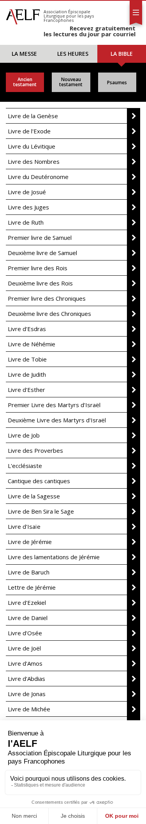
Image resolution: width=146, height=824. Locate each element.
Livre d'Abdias (26, 678)
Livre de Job (24, 435)
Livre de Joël (24, 648)
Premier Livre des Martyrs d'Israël (54, 405)
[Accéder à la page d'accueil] (23, 15)
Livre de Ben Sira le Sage (41, 511)
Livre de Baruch (28, 572)
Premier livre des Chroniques (47, 298)
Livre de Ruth (26, 222)
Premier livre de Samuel (40, 237)
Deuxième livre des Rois (40, 283)
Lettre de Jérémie (32, 587)
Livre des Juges (28, 207)
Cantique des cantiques (39, 481)
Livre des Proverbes (35, 450)
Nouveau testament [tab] (71, 82)
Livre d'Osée (25, 633)
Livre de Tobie (27, 359)
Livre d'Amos (25, 663)
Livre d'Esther (26, 389)
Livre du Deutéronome (38, 177)
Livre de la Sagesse (34, 496)
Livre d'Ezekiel (27, 602)
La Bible (122, 53)
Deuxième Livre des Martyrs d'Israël (57, 420)
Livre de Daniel (27, 618)
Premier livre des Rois (37, 268)
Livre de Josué (27, 192)
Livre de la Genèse (33, 116)
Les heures (72, 53)
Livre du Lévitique (31, 146)
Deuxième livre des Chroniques (49, 313)
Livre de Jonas (27, 694)
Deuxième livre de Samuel (42, 253)
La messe (24, 53)
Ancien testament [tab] (25, 82)
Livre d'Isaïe (24, 526)
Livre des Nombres (34, 161)
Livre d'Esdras (27, 329)
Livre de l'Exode (29, 131)
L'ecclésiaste (25, 466)
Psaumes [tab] (117, 82)
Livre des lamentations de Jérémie (54, 557)
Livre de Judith (27, 374)
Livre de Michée (29, 709)
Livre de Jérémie (30, 542)
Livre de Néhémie (31, 344)
